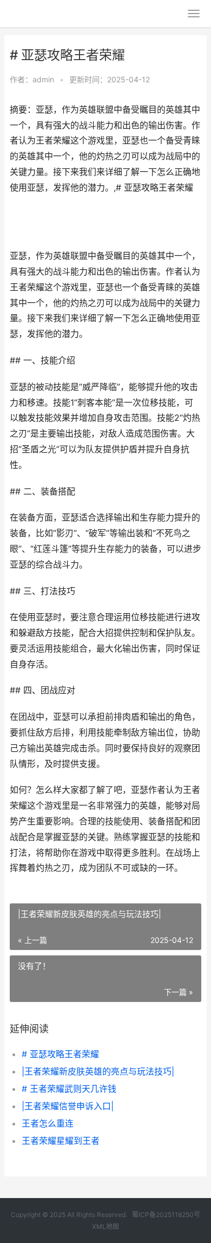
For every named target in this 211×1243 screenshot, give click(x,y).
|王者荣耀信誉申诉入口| (68, 1106)
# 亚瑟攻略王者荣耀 (60, 1054)
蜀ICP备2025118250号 (166, 1215)
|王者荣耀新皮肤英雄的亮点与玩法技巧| (98, 1071)
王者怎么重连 (48, 1123)
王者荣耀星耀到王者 (61, 1140)
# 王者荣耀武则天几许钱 (69, 1088)
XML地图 (105, 1226)
